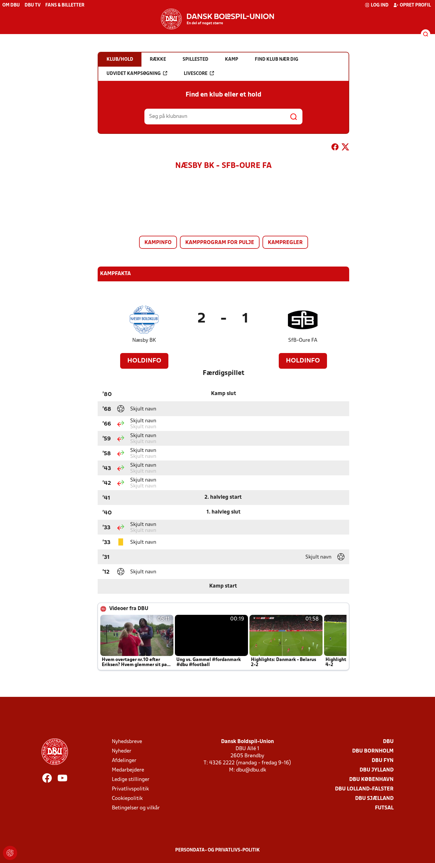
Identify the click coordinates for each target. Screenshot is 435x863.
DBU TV (33, 5)
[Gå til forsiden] (217, 19)
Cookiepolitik (127, 798)
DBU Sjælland (374, 798)
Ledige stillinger (130, 779)
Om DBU (11, 5)
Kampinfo (158, 242)
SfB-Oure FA (302, 340)
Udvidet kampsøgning (134, 74)
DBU (388, 741)
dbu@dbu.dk (251, 770)
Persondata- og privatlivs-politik (217, 850)
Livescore (195, 74)
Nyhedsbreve (127, 741)
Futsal (384, 808)
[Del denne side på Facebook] (335, 148)
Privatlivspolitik (130, 789)
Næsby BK (144, 340)
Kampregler (285, 242)
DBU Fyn (383, 760)
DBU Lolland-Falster (364, 789)
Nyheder (121, 751)
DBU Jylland (377, 770)
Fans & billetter (64, 5)
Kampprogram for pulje (219, 242)
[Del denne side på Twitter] (345, 148)
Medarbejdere (128, 770)
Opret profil (415, 5)
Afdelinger (124, 760)
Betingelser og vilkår (136, 808)
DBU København (371, 779)
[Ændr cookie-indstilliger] (10, 853)
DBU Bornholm (373, 751)
